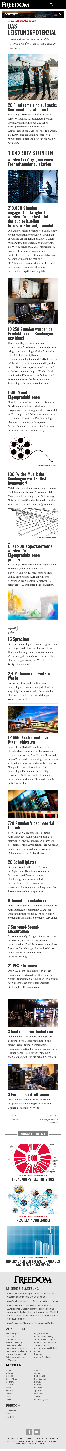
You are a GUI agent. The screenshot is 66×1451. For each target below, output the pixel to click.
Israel (8, 1396)
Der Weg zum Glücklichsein (46, 1348)
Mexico (9, 1387)
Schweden (38, 1393)
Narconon (38, 1354)
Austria (9, 1370)
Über (8, 1413)
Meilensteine (13, 1120)
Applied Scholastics (43, 1357)
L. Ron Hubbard (13, 1339)
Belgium (9, 1373)
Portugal (38, 1385)
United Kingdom (41, 1399)
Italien (8, 1399)
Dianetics (10, 1336)
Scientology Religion (15, 1345)
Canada (9, 1376)
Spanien (37, 1390)
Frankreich (10, 1390)
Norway (37, 1382)
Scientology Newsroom (16, 1348)
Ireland (9, 1393)
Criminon (38, 1351)
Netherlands (39, 1376)
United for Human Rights (45, 1336)
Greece (37, 1370)
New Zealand (40, 1379)
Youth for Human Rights (44, 1339)
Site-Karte (11, 1410)
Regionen (13, 1365)
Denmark (10, 1385)
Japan (37, 1373)
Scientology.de (12, 1333)
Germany (10, 1382)
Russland (38, 1387)
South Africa (11, 1379)
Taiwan (37, 1396)
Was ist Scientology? (15, 1342)
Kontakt (10, 1417)
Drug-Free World (41, 1333)
